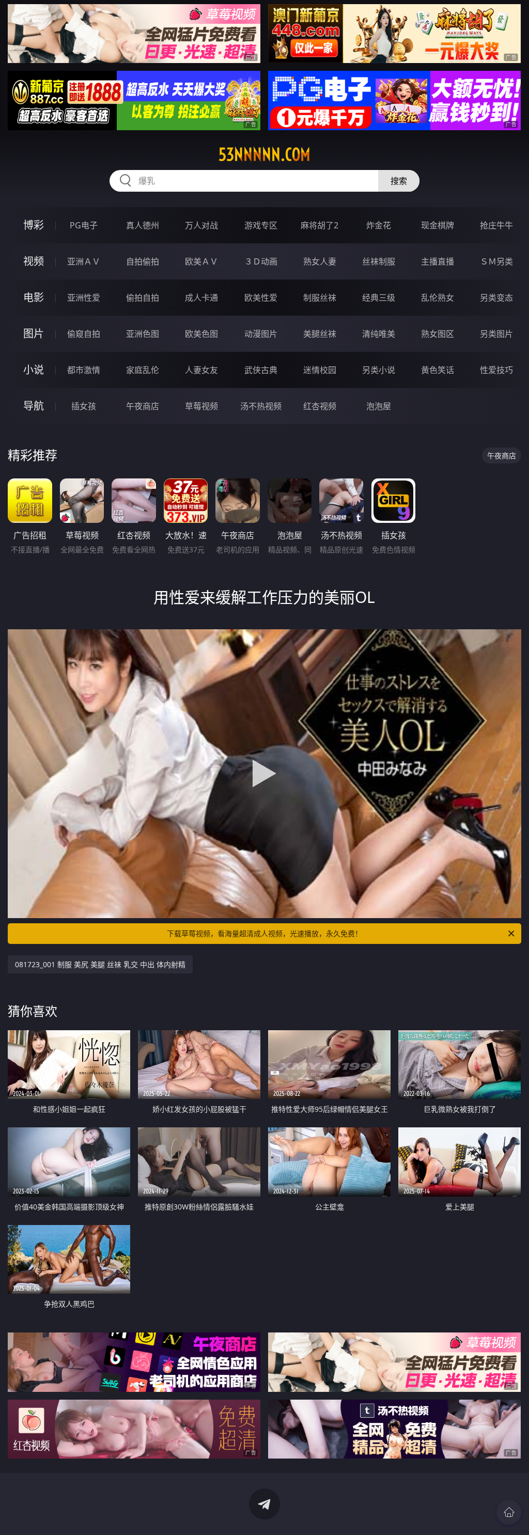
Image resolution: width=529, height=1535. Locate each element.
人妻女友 (201, 370)
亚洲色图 (142, 333)
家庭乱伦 (142, 370)
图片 (33, 333)
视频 (33, 261)
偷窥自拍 (83, 333)
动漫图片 (260, 333)
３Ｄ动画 (260, 261)
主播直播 (437, 261)
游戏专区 (260, 225)
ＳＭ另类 (496, 261)
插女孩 (83, 406)
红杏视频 (319, 406)
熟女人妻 (319, 261)
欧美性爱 (260, 297)
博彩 (33, 225)
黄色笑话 (437, 370)
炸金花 (378, 225)
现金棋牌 (437, 225)
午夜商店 (142, 406)
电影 (33, 297)
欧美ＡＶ (201, 261)
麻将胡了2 (319, 225)
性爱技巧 (496, 370)
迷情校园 (319, 370)
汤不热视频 (261, 406)
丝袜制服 (378, 261)
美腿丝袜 (319, 333)
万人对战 (201, 225)
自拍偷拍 (142, 261)
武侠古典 (260, 370)
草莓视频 (201, 406)
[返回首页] (508, 1512)
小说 (33, 370)
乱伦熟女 (437, 297)
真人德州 (142, 225)
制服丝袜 (319, 297)
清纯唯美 (378, 333)
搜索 (399, 181)
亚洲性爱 (83, 297)
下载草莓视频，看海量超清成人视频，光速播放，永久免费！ (264, 933)
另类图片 (496, 333)
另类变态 (496, 297)
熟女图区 (437, 333)
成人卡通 (201, 297)
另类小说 (378, 370)
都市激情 (83, 370)
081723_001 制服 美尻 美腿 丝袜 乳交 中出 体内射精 (100, 964)
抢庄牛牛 (496, 225)
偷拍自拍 (142, 297)
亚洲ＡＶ (83, 261)
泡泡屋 (378, 406)
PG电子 (84, 225)
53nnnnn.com (264, 154)
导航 (33, 406)
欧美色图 (201, 333)
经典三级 (378, 297)
